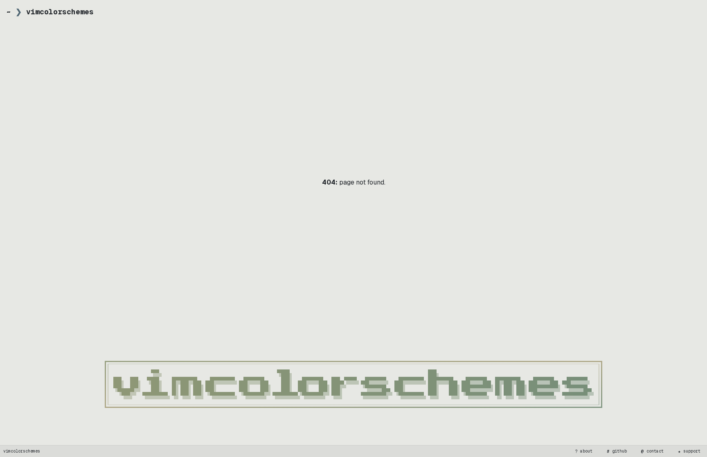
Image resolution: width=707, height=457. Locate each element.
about (584, 451)
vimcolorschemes (21, 451)
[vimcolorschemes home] (353, 384)
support (689, 451)
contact (652, 451)
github (617, 451)
